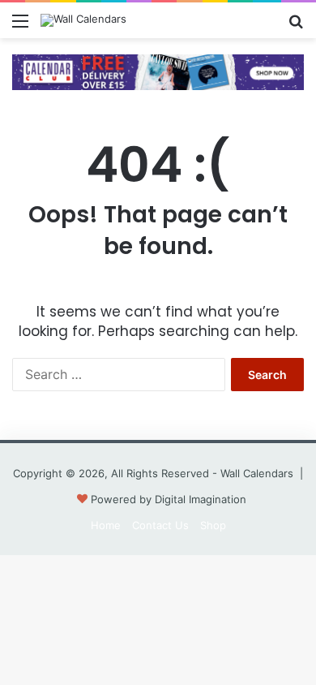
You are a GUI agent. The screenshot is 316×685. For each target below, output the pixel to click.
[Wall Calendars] (83, 20)
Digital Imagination (200, 499)
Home (106, 525)
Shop (213, 525)
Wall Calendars (256, 473)
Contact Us (160, 525)
